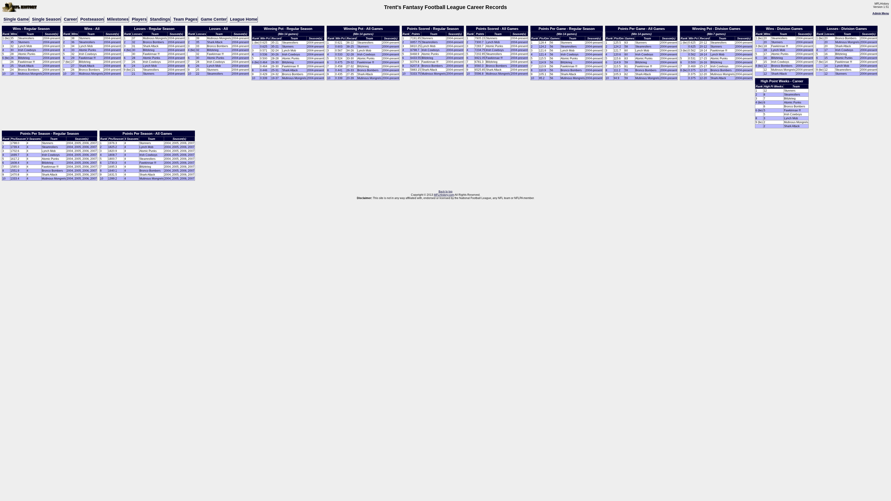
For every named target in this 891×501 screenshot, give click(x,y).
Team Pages (185, 19)
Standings (160, 19)
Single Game (16, 19)
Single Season (46, 19)
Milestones (118, 19)
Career (70, 19)
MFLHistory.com (444, 194)
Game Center (214, 19)
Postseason (92, 19)
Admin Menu (880, 13)
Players (139, 19)
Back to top (445, 191)
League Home (243, 19)
